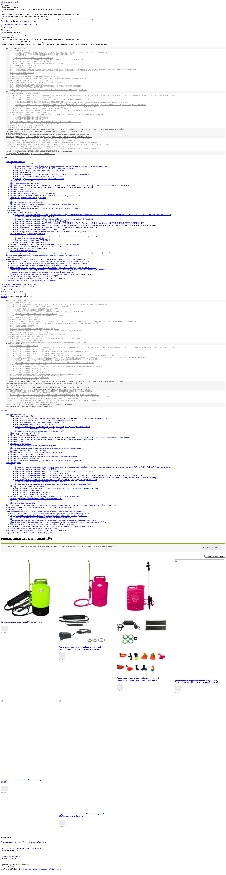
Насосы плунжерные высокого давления (28, 84)
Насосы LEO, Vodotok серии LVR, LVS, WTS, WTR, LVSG (36, 61)
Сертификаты (6, 21)
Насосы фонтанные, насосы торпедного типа (29, 125)
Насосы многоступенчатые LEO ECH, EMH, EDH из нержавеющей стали (44, 54)
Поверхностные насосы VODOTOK (24, 65)
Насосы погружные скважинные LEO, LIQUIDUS (34, 97)
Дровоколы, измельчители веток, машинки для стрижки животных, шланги (42, 140)
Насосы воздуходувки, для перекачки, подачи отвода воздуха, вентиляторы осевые (45, 86)
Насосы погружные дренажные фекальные (28, 112)
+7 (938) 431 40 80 (22, 848)
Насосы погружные (9, 12)
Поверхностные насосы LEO (22, 50)
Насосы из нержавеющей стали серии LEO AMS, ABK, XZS (38, 56)
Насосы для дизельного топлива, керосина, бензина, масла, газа (37, 82)
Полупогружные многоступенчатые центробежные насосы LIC (37, 124)
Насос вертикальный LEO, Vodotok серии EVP (34, 58)
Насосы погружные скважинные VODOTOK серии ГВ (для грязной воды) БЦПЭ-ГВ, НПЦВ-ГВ (52, 99)
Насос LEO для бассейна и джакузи (25, 67)
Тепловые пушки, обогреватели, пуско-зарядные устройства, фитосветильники (44, 146)
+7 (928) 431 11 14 (37, 848)
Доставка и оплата (19, 21)
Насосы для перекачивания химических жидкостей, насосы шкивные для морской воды (48, 78)
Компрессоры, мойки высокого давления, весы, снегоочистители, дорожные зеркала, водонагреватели (54, 148)
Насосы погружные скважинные (24, 93)
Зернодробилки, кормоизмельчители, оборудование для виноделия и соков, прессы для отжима (51, 139)
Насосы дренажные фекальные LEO (30, 116)
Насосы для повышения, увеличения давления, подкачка (34, 76)
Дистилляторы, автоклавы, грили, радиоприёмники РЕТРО (34, 150)
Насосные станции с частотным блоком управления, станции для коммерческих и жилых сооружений (54, 71)
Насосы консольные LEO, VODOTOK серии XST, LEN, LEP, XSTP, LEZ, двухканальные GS (49, 60)
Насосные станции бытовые (22, 73)
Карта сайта (56, 869)
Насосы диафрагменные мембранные (26, 88)
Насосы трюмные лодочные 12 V (23, 127)
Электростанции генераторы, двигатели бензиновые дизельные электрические (31, 9)
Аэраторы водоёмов (14, 133)
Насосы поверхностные (11, 7)
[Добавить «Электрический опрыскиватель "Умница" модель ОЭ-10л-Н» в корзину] (4, 788)
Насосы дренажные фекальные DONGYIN (31, 120)
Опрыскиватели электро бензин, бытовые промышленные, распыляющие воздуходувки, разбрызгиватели (54, 142)
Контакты (32, 21)
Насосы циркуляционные (21, 75)
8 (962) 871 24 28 (27, 286)
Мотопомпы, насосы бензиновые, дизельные (29, 80)
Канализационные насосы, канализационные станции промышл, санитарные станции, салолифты (47, 135)
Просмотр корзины (211, 547)
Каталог (7, 5)
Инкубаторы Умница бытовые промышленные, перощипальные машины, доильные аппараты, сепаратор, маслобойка (59, 144)
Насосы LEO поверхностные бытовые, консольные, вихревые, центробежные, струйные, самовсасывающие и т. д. (63, 52)
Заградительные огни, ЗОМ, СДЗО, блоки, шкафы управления (25, 16)
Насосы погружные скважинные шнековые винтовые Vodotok (42, 108)
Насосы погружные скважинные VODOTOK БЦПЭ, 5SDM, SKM (39, 101)
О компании (6, 842)
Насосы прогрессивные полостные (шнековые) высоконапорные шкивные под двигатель (48, 90)
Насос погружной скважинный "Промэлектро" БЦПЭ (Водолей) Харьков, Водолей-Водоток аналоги (56, 107)
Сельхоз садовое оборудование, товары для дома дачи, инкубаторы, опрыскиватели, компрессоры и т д (41, 14)
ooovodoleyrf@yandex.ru (10, 24)
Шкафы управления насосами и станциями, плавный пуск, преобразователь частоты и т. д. (44, 131)
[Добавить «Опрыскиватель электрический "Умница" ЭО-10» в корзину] (4, 628)
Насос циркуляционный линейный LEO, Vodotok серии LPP (39, 63)
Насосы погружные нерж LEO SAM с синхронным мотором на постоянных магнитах (45, 122)
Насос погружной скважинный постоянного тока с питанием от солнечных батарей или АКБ (54, 110)
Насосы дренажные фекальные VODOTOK (32, 118)
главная (4, 297)
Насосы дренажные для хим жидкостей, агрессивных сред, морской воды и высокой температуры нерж (59, 114)
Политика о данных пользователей (37, 869)
